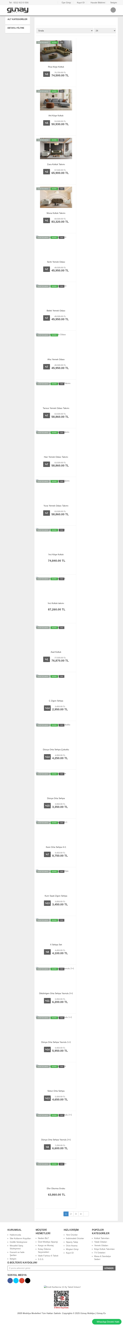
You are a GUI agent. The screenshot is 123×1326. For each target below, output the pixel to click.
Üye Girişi (66, 2)
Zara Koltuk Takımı (56, 164)
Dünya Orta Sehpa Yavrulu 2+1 (56, 1139)
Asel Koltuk (56, 652)
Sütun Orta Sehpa (55, 1091)
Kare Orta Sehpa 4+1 (56, 847)
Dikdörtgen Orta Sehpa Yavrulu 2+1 (56, 993)
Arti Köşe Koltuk (55, 115)
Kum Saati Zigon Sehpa (56, 896)
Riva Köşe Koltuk (56, 67)
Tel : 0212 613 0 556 (18, 2)
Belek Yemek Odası (56, 310)
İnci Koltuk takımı (56, 603)
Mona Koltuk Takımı (56, 213)
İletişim (113, 2)
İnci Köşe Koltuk (56, 554)
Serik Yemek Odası (56, 262)
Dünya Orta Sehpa (56, 798)
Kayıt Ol (80, 2)
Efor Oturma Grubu (56, 1188)
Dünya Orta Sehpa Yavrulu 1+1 (56, 1042)
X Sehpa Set (56, 944)
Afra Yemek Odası (56, 359)
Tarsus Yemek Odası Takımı (56, 408)
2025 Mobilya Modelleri (29, 1313)
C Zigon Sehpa (56, 701)
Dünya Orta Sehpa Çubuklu (56, 749)
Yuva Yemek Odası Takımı (56, 505)
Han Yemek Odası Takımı (56, 457)
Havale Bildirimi (97, 2)
